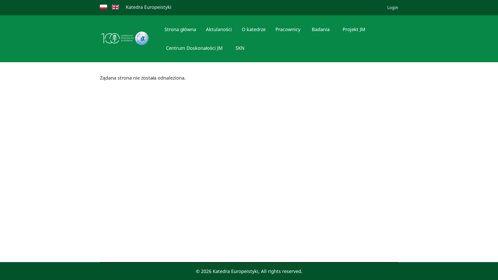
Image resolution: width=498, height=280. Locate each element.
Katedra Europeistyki (148, 7)
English (115, 7)
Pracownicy (287, 29)
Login (392, 7)
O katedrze (254, 29)
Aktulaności (219, 29)
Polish (103, 7)
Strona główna (180, 29)
